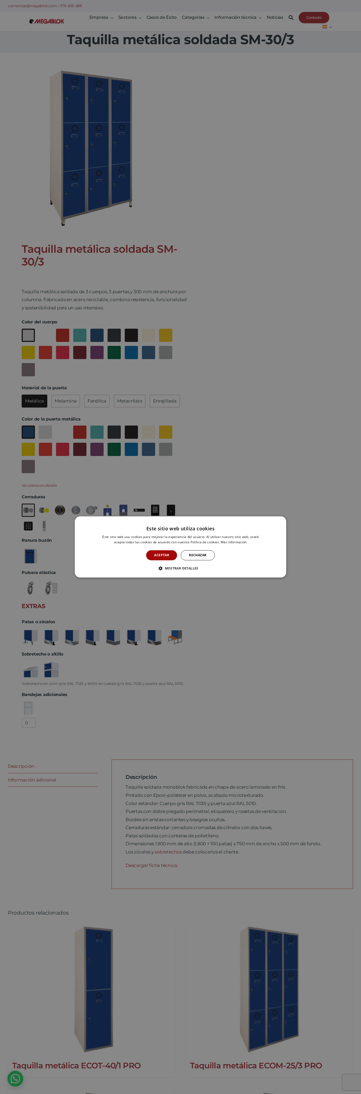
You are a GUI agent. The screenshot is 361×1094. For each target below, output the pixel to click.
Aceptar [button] (161, 555)
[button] (180, 568)
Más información (234, 542)
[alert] (180, 547)
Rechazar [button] (197, 555)
